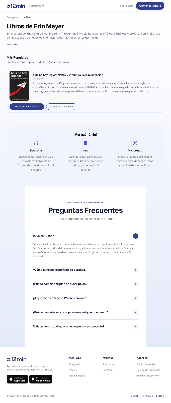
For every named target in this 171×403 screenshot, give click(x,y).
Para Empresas (76, 375)
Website (12, 44)
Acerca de (108, 364)
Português (147, 395)
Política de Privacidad (148, 369)
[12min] (16, 6)
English (135, 395)
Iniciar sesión (126, 5)
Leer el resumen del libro (27, 106)
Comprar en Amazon (61, 106)
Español (160, 395)
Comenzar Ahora (150, 5)
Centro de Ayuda (146, 364)
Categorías (35, 5)
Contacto (108, 369)
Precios (72, 369)
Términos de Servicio (148, 375)
